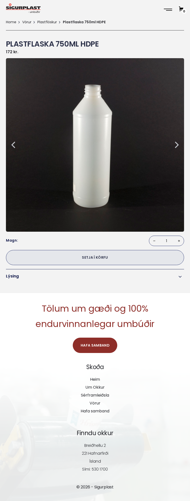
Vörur (26, 22)
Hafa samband (95, 345)
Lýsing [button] (12, 276)
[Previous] (13, 144)
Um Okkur (95, 387)
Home (11, 22)
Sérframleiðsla (95, 395)
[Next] (176, 144)
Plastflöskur (47, 22)
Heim (95, 379)
